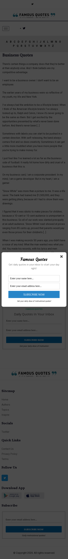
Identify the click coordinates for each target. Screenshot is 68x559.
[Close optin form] (62, 257)
